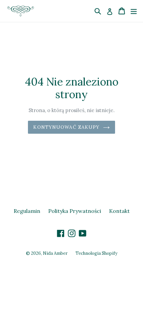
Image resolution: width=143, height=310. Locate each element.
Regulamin (27, 211)
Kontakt (119, 211)
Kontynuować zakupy (66, 127)
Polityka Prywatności (74, 211)
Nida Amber (55, 253)
